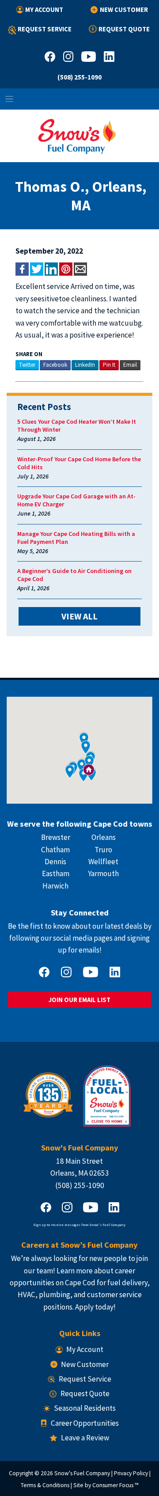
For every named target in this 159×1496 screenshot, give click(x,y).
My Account (44, 9)
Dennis (55, 861)
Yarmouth (103, 873)
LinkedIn (85, 364)
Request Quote (124, 29)
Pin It (109, 364)
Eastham (55, 873)
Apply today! (95, 1307)
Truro (103, 849)
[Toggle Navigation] (79, 99)
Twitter (27, 364)
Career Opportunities (85, 1423)
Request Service (45, 29)
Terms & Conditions (45, 1485)
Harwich (55, 886)
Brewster (55, 837)
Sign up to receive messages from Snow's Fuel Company (79, 1225)
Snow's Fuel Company (82, 1473)
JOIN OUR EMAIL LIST (79, 999)
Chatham (55, 849)
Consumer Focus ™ (115, 1485)
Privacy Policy (131, 1473)
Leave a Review (85, 1438)
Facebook (55, 364)
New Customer (124, 9)
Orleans (103, 837)
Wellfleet (103, 861)
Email (130, 364)
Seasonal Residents (85, 1408)
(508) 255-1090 (79, 77)
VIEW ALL (79, 616)
